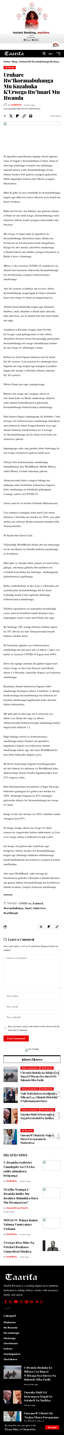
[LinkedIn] (31, 1302)
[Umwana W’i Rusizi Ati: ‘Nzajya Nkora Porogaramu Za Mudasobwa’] (11, 1137)
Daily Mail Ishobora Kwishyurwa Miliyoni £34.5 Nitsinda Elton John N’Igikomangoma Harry (38, 1097)
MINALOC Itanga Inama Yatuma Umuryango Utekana (21, 1224)
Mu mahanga (48, 1110)
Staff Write (16, 105)
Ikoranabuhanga (13, 908)
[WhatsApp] (41, 1302)
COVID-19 (25, 903)
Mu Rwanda (47, 1068)
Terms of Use (29, 1429)
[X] (10, 1302)
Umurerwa (39, 908)
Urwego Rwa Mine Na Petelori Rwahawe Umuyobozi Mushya (19, 1247)
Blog (14, 61)
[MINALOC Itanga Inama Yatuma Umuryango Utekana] (51, 1223)
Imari (28, 908)
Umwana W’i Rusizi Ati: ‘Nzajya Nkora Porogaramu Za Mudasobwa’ (36, 1139)
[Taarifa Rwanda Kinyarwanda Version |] (14, 53)
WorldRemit (11, 913)
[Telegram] (36, 1302)
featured (38, 903)
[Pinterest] (26, 1302)
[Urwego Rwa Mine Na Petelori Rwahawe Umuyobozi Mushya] (51, 1245)
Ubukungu (9, 67)
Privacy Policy (12, 1429)
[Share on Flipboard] (17, 116)
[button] (52, 1427)
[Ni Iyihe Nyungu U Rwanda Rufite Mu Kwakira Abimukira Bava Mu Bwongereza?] (51, 1192)
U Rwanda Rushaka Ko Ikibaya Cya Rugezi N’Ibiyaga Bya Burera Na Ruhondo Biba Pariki (39, 1076)
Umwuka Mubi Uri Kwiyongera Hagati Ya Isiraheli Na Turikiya (38, 1396)
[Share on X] (11, 116)
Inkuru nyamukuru (30, 1068)
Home (7, 61)
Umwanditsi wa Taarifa (17, 1208)
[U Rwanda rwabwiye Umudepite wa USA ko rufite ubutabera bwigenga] (51, 1165)
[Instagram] (21, 1302)
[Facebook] (6, 1302)
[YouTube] (16, 1302)
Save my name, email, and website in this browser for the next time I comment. (34, 1028)
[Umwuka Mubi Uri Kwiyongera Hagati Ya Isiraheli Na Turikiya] (11, 1116)
